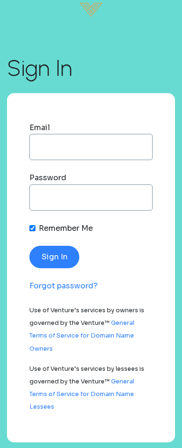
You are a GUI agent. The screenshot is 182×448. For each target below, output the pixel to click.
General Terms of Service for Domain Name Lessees (81, 394)
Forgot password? (63, 286)
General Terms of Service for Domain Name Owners (81, 335)
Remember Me (66, 228)
